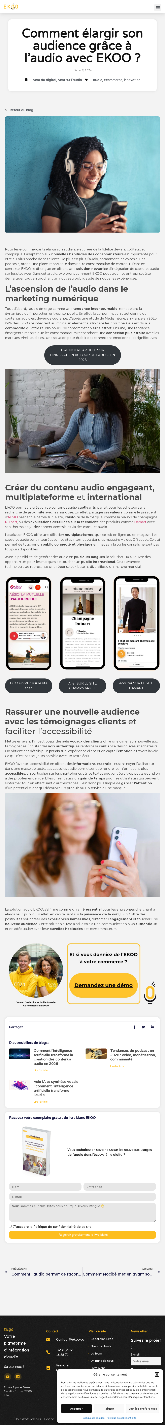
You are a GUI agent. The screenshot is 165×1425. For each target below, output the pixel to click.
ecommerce (113, 80)
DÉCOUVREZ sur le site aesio (28, 685)
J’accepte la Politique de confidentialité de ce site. (52, 1227)
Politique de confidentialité (121, 1417)
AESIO (13, 517)
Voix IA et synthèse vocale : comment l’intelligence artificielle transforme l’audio (56, 1088)
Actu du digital (44, 80)
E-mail (135, 1354)
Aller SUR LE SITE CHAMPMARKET (82, 685)
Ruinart (11, 522)
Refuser (109, 1408)
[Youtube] (7, 1376)
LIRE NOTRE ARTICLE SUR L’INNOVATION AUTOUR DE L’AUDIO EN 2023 (82, 355)
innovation (132, 80)
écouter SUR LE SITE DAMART (136, 685)
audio (97, 80)
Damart (140, 522)
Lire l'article (40, 1070)
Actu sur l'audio (70, 80)
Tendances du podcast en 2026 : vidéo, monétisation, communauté (133, 1054)
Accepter (76, 1408)
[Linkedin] (18, 1376)
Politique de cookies (93, 1417)
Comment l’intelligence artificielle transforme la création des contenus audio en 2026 (53, 1057)
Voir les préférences (142, 1408)
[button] (157, 1374)
